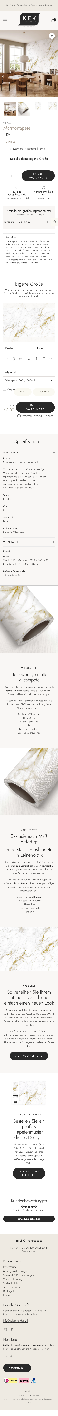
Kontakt (7, 1295)
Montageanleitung (29, 1055)
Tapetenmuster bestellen (29, 1173)
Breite (9, 348)
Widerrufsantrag (12, 1279)
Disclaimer (29, 1402)
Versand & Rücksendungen (19, 1275)
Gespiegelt (12, 389)
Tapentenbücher (12, 1287)
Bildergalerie (10, 1291)
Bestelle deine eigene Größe (29, 158)
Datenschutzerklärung (13, 1399)
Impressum (9, 1267)
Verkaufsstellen (11, 1283)
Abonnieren (17, 1367)
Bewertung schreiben (29, 1219)
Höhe (39, 348)
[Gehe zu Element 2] (23, 108)
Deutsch (27, 1391)
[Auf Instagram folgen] (5, 1330)
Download (44, 392)
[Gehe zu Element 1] (9, 108)
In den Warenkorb (38, 176)
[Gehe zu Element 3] (38, 106)
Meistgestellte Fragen (15, 1271)
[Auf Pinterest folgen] (12, 1330)
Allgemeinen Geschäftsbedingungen (38, 1399)
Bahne (23, 392)
